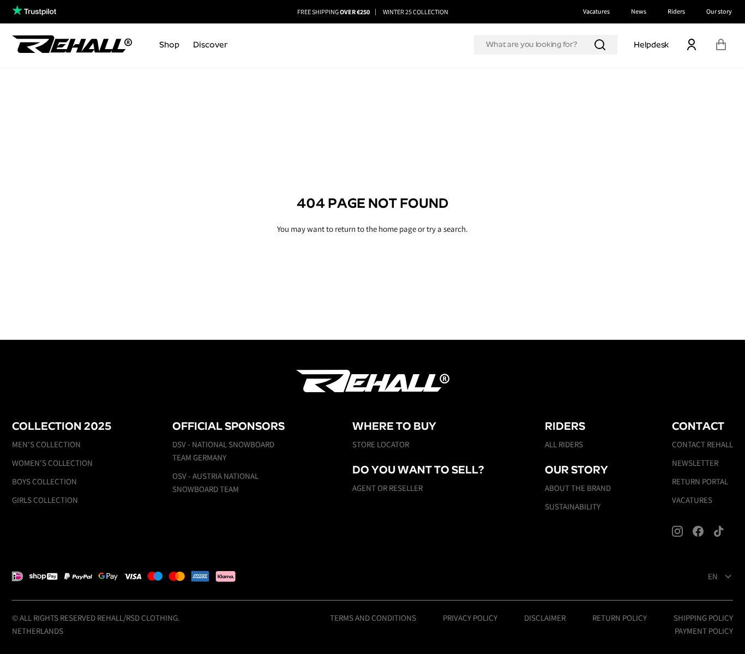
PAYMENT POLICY (704, 631)
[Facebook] (698, 531)
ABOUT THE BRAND (578, 488)
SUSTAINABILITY (572, 506)
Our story (719, 11)
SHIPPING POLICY (703, 618)
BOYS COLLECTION (44, 481)
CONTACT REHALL (702, 444)
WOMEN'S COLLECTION (52, 463)
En (713, 576)
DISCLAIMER (545, 618)
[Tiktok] (718, 531)
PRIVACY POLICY (470, 618)
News (638, 11)
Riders (676, 11)
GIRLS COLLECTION (45, 500)
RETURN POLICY (619, 618)
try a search (446, 229)
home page (397, 229)
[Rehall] (72, 44)
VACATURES (692, 500)
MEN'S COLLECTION (46, 444)
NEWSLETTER (695, 463)
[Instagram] (677, 531)
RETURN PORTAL (700, 481)
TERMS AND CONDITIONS (373, 618)
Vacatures (596, 11)
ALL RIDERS (564, 444)
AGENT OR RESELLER (387, 488)
